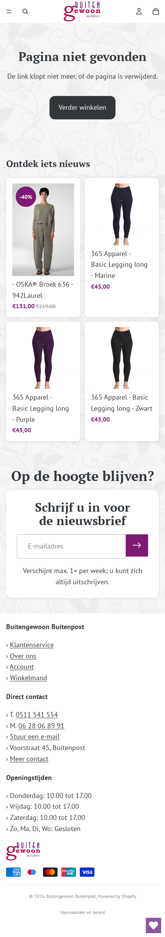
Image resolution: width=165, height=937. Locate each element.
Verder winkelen (82, 107)
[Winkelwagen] (155, 11)
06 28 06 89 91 (41, 725)
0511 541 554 (37, 714)
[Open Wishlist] (153, 925)
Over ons (23, 655)
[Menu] (9, 11)
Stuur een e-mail (34, 736)
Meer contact (29, 758)
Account (22, 666)
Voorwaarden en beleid (82, 912)
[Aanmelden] (137, 545)
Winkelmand (28, 677)
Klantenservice (32, 644)
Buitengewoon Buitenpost (71, 896)
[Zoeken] (25, 11)
